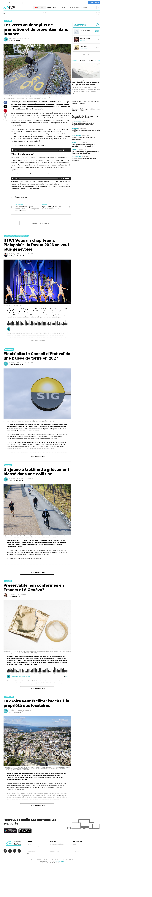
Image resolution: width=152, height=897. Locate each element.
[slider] (67, 149)
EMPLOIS (29, 853)
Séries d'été (42, 13)
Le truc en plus (77, 851)
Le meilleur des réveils (57, 844)
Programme (52, 7)
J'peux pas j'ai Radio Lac (57, 848)
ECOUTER (40, 7)
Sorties (60, 13)
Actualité (31, 13)
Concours (52, 13)
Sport (75, 850)
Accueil (29, 844)
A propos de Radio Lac (33, 850)
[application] (41, 150)
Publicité (7, 3)
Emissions (21, 13)
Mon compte (94, 2)
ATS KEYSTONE (15, 40)
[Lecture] (13, 150)
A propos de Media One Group (32, 3)
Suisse (75, 848)
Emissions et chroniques (34, 846)
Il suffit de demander (56, 846)
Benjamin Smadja (16, 255)
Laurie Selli (14, 596)
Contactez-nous (17, 3)
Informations (54, 850)
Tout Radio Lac (54, 851)
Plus (82, 13)
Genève (75, 844)
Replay (63, 7)
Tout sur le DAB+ (72, 13)
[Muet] (63, 150)
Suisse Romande (77, 846)
